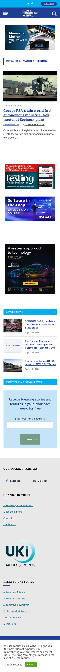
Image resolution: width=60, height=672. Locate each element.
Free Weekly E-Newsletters (18, 505)
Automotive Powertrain (16, 604)
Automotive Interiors (14, 592)
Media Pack (9, 524)
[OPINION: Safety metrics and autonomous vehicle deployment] (13, 325)
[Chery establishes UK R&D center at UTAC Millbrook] (13, 365)
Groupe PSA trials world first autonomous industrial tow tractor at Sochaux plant (27, 115)
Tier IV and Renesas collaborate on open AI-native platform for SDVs (40, 344)
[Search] (54, 13)
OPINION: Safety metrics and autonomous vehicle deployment (40, 324)
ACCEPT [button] (31, 664)
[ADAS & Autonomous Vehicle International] (30, 13)
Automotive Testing (14, 598)
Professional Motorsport (16, 611)
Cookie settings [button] (13, 664)
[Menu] (5, 13)
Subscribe (49, 4)
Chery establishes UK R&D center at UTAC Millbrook (40, 362)
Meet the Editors (12, 511)
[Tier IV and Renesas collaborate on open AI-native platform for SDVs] (13, 345)
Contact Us (9, 518)
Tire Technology (12, 617)
